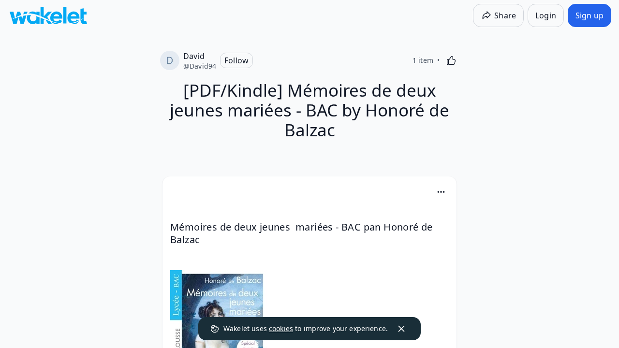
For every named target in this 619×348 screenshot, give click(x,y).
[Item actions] (441, 192)
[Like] (451, 60)
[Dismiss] (401, 328)
